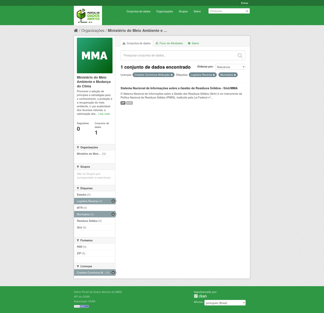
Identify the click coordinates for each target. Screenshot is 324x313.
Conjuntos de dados (138, 11)
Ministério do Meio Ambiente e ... (137, 30)
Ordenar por (205, 66)
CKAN (200, 296)
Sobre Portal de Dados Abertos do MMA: (98, 292)
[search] (240, 55)
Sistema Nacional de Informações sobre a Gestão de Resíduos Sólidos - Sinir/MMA (179, 88)
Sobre (197, 11)
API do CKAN (82, 296)
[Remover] (172, 74)
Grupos (183, 11)
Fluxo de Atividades (171, 43)
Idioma (198, 302)
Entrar (244, 3)
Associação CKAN (84, 301)
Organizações (164, 11)
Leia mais (104, 114)
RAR (129, 102)
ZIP (123, 102)
